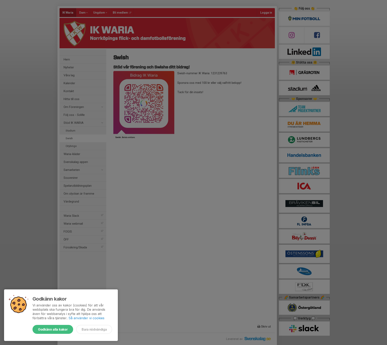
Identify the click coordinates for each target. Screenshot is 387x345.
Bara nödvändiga (94, 329)
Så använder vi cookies (86, 318)
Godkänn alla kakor (53, 329)
